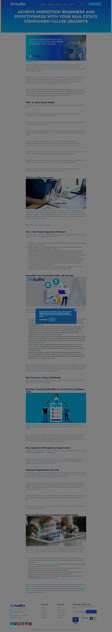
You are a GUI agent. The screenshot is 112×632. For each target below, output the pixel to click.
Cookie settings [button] (43, 319)
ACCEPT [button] (52, 319)
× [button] (75, 310)
